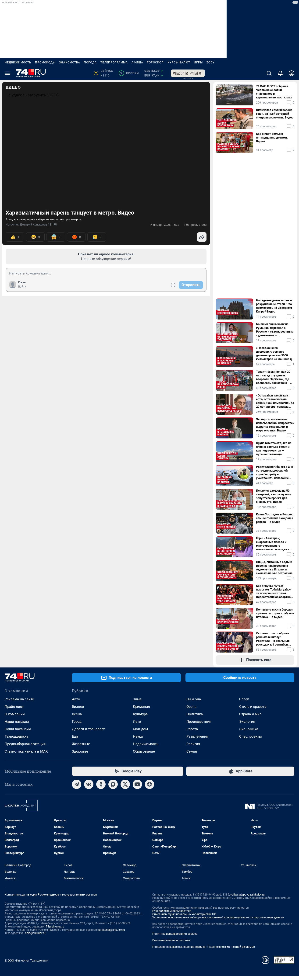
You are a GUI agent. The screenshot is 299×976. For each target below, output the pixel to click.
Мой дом (140, 729)
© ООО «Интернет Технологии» (26, 960)
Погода (90, 62)
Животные (81, 744)
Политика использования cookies (174, 933)
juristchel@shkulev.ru (111, 929)
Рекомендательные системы (171, 940)
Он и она (193, 699)
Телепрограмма (114, 62)
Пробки (129, 73)
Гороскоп (155, 62)
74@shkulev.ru (55, 926)
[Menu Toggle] (7, 73)
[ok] (101, 784)
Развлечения (197, 736)
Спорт (244, 699)
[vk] (88, 784)
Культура (140, 714)
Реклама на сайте (19, 699)
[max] (113, 784)
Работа (192, 729)
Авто (76, 699)
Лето (137, 721)
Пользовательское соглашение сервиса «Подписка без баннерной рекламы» (203, 946)
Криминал (141, 707)
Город (77, 721)
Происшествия (198, 721)
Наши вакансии (18, 729)
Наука (138, 736)
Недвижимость (18, 62)
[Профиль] (291, 73)
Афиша (137, 62)
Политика (194, 714)
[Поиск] (269, 73)
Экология (247, 721)
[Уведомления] (280, 73)
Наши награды (17, 721)
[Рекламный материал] (188, 73)
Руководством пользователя (171, 911)
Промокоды (45, 62)
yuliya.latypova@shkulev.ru (247, 894)
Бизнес (78, 707)
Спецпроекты (250, 736)
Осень (191, 707)
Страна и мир (250, 714)
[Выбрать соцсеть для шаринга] (201, 237)
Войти (22, 286)
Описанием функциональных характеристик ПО (184, 914)
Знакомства (69, 62)
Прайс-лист (14, 707)
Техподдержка (16, 736)
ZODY (210, 62)
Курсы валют (178, 62)
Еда (75, 736)
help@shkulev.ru (35, 933)
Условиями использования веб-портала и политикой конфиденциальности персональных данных (218, 917)
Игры (198, 62)
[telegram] (76, 784)
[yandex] (149, 784)
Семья (191, 751)
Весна (77, 714)
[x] (125, 784)
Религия (193, 744)
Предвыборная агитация (25, 744)
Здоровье (80, 751)
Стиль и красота (252, 707)
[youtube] (137, 784)
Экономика (248, 729)
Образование (144, 751)
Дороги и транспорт (88, 729)
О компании (15, 714)
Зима (137, 699)
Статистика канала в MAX (26, 751)
